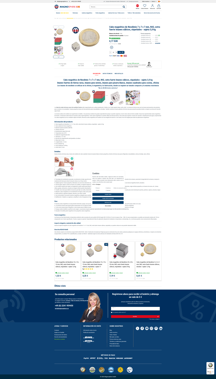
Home (55, 18)
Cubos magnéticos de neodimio (81, 18)
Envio (119, 43)
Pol (94, 184)
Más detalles (108, 205)
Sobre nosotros (145, 1)
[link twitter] (137, 328)
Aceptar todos (108, 194)
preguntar (157, 43)
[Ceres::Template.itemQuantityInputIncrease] (116, 52)
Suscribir (135, 316)
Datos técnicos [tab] (107, 73)
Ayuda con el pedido (59, 332)
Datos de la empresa (115, 346)
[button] (58, 57)
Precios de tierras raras (115, 339)
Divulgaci (98, 184)
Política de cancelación (89, 332)
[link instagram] (151, 328)
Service (153, 1)
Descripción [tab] (96, 73)
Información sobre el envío (90, 330)
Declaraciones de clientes (60, 334)
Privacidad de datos (114, 343)
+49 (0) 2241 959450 (76, 1)
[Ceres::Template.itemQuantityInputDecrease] (110, 52)
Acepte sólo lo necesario (108, 198)
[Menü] (213, 363)
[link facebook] (142, 328)
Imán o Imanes (113, 334)
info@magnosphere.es (62, 1)
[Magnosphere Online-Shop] (67, 7)
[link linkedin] (160, 328)
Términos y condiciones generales (118, 341)
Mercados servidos (114, 337)
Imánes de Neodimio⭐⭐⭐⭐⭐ (65, 18)
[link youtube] (146, 328)
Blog (111, 330)
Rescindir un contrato (59, 339)
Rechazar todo (108, 202)
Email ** (114, 307)
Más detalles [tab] (119, 73)
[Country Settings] (159, 1)
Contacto (56, 330)
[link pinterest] (156, 328)
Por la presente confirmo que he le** (119, 312)
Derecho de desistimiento (60, 337)
